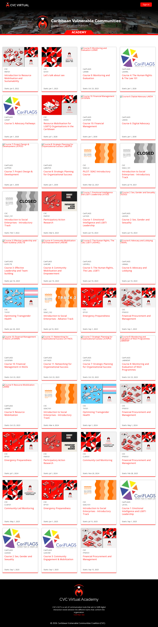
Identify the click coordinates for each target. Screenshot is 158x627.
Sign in (146, 4)
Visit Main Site (79, 615)
